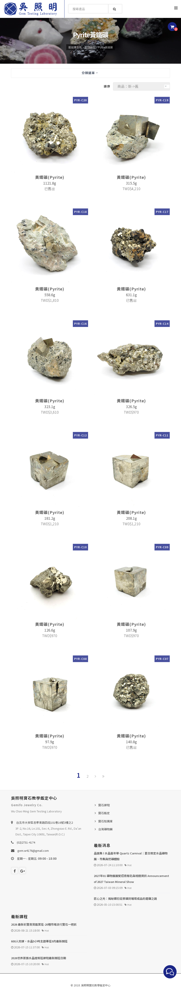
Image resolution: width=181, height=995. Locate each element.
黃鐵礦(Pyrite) (49, 177)
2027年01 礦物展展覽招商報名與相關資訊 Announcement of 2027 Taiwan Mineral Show (131, 879)
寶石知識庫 (105, 821)
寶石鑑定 (104, 813)
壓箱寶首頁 (75, 47)
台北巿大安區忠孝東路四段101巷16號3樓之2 (44, 822)
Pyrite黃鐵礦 (105, 47)
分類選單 (89, 73)
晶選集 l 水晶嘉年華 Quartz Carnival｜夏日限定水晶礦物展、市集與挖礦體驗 (131, 856)
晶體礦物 (90, 47)
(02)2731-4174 (26, 842)
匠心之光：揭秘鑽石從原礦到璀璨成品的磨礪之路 (125, 898)
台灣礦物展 (105, 829)
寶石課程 (104, 805)
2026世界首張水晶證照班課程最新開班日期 (38, 958)
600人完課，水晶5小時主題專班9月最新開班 (39, 941)
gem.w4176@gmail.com (33, 850)
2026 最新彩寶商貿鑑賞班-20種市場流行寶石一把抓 (44, 924)
